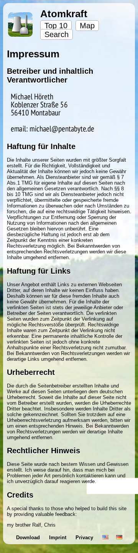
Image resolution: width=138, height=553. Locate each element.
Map (87, 25)
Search (56, 34)
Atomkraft (63, 13)
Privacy (85, 537)
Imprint (58, 537)
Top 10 (55, 25)
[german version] (119, 537)
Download (28, 537)
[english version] (105, 537)
